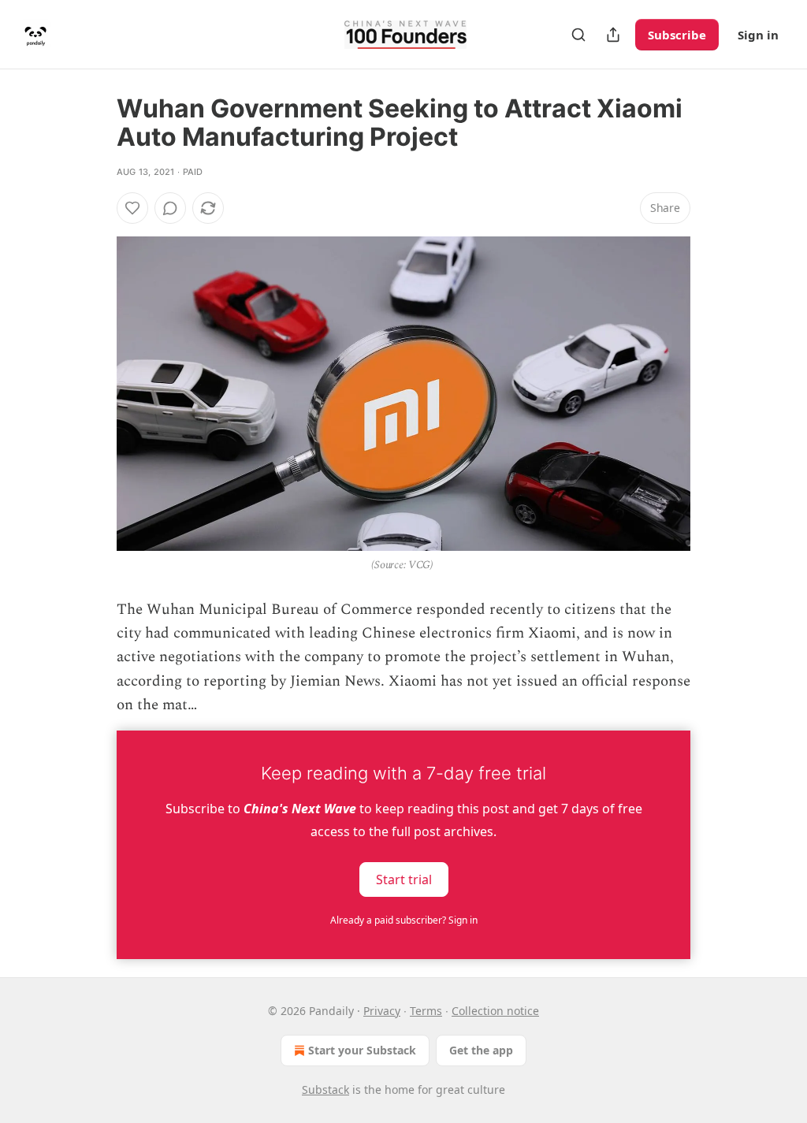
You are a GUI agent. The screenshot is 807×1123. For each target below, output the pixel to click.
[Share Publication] (613, 34)
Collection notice (495, 1010)
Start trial (404, 878)
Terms (426, 1010)
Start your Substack (362, 1050)
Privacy (381, 1010)
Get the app (481, 1050)
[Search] (578, 34)
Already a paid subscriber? (404, 920)
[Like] (132, 208)
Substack (325, 1089)
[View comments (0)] (170, 208)
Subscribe (677, 35)
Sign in (758, 35)
